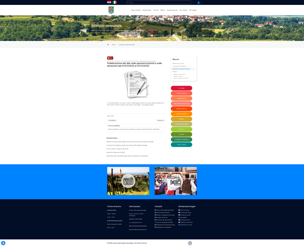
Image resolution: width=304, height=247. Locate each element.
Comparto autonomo (161, 217)
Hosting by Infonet (185, 220)
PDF (110, 58)
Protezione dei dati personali (164, 220)
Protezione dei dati (185, 215)
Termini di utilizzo (184, 210)
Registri (175, 71)
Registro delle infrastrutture (181, 78)
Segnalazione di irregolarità (163, 227)
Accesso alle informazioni (163, 212)
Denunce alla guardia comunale (164, 222)
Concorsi (155, 10)
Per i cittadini (183, 10)
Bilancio (162, 10)
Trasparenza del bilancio (180, 66)
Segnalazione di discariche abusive (165, 224)
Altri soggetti (193, 10)
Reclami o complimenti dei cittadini (165, 215)
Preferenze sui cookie (186, 224)
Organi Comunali (136, 10)
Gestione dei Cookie (185, 212)
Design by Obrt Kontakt (186, 222)
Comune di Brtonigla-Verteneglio (165, 210)
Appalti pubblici (146, 10)
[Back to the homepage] (111, 10)
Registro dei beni (178, 76)
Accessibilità (183, 217)
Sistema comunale (172, 10)
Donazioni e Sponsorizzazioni (148, 61)
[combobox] (159, 2)
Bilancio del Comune (178, 63)
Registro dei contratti (179, 74)
